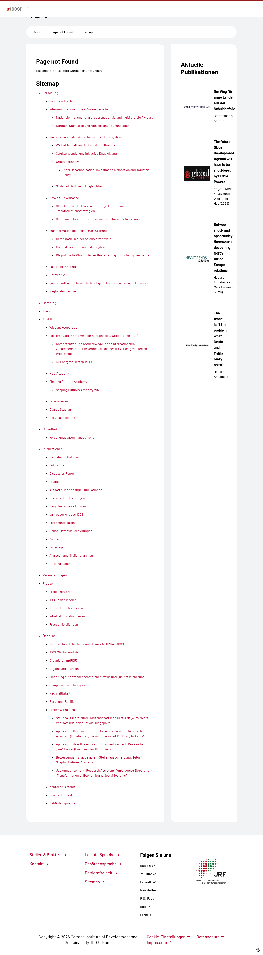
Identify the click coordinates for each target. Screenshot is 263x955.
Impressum (157, 942)
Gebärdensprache (101, 863)
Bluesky (146, 865)
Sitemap (87, 32)
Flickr (144, 915)
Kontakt (37, 863)
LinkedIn (146, 882)
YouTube (146, 874)
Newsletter (148, 890)
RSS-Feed (147, 898)
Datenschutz (208, 936)
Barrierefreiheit (99, 872)
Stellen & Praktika (46, 854)
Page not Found (62, 32)
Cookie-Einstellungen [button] (166, 936)
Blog (143, 906)
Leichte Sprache (100, 854)
